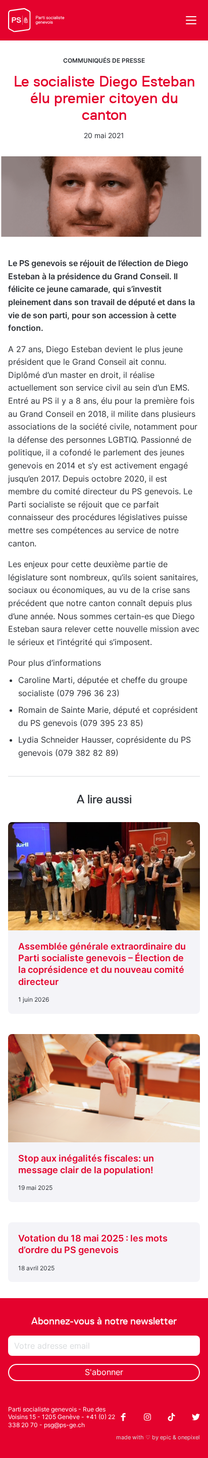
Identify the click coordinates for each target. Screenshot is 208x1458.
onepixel (189, 1437)
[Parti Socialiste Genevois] (36, 20)
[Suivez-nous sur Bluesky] (196, 1417)
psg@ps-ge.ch (64, 1425)
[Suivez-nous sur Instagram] (147, 1417)
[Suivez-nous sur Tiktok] (172, 1417)
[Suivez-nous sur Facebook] (123, 1417)
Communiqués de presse (104, 60)
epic (165, 1437)
